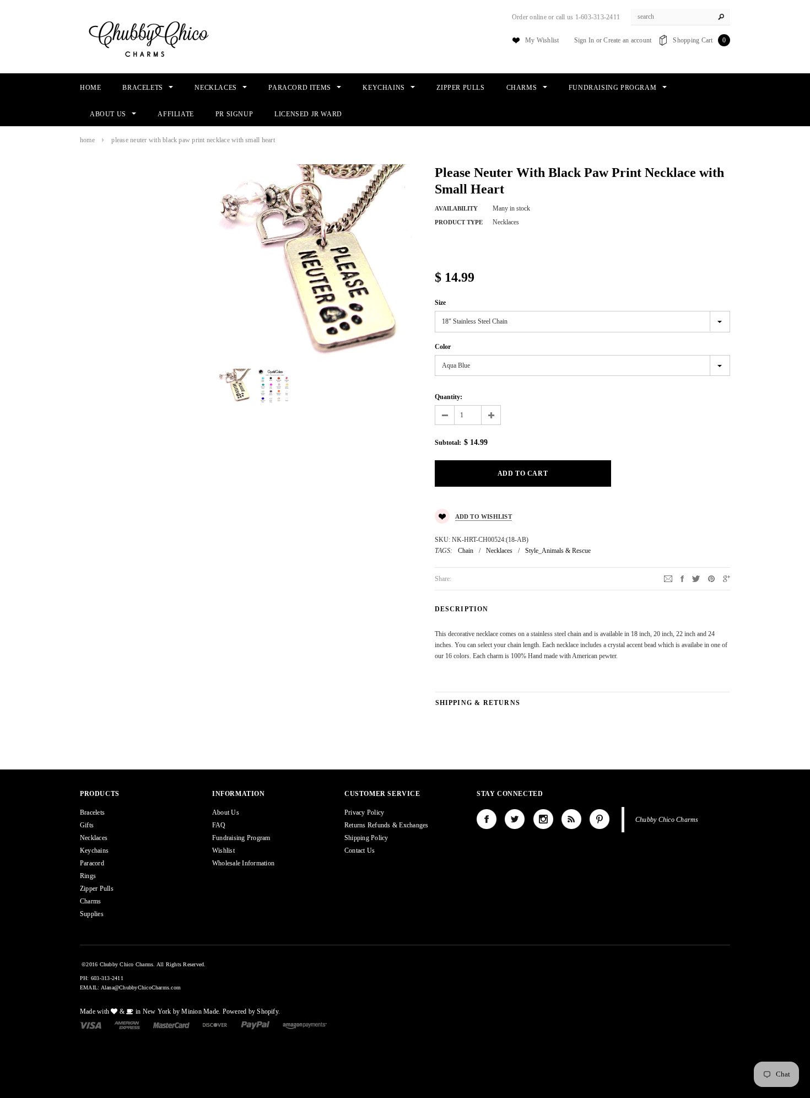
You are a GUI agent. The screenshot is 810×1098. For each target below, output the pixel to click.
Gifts (87, 825)
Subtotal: (448, 442)
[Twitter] (696, 578)
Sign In (584, 40)
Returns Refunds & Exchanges (386, 825)
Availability (456, 208)
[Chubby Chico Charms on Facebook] (486, 819)
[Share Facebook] (682, 578)
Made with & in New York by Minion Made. (150, 1011)
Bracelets (92, 812)
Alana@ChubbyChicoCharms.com (141, 987)
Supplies (92, 914)
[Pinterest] (711, 578)
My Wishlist (542, 40)
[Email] (668, 578)
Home (87, 140)
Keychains (94, 850)
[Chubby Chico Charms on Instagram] (543, 819)
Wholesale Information (243, 863)
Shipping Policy (366, 838)
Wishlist (223, 850)
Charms (90, 901)
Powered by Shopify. (251, 1011)
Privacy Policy (364, 812)
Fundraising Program (241, 838)
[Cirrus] (305, 1025)
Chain (465, 551)
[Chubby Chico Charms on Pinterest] (599, 819)
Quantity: (448, 397)
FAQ (219, 825)
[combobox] (680, 17)
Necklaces (499, 551)
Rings (88, 876)
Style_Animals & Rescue (558, 551)
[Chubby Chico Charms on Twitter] (515, 819)
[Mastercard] (171, 1025)
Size (440, 302)
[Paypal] (255, 1025)
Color (443, 347)
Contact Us (359, 850)
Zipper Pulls (97, 888)
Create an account (627, 40)
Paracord (92, 863)
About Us (225, 812)
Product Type (459, 222)
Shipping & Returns (478, 703)
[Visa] (90, 1025)
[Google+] (726, 578)
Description (462, 609)
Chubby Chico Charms (667, 820)
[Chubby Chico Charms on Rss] (571, 819)
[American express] (127, 1025)
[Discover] (215, 1025)
